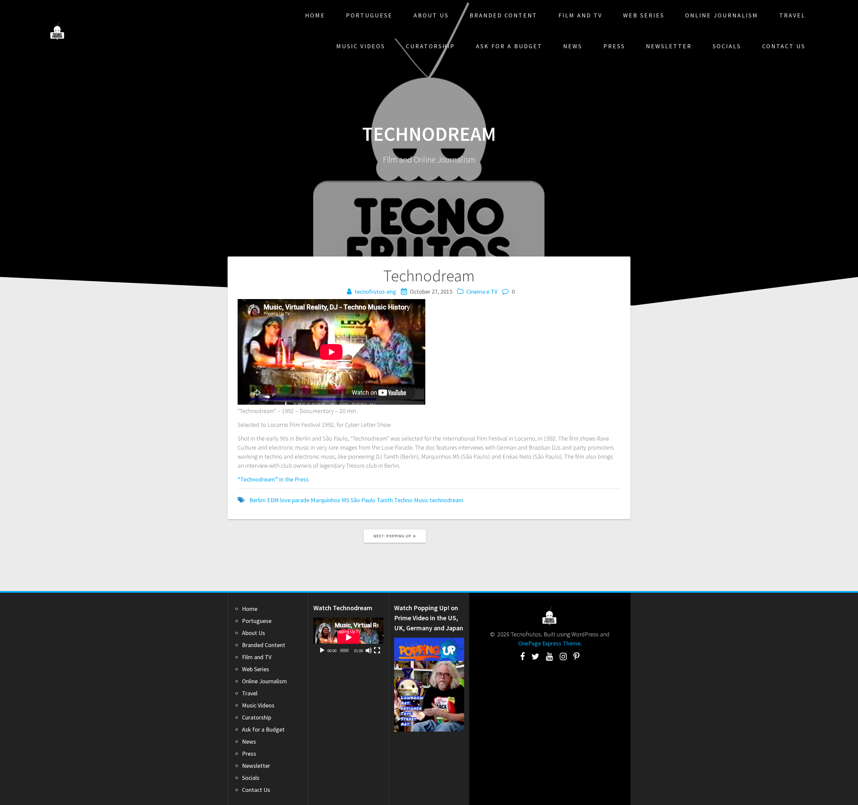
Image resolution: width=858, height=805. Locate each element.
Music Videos (360, 46)
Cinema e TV (481, 291)
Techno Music (411, 500)
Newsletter (669, 46)
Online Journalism (721, 15)
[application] (348, 637)
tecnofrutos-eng (375, 291)
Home (315, 15)
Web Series (643, 15)
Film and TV (580, 15)
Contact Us (783, 46)
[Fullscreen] (377, 650)
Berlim (257, 500)
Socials (727, 46)
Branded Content (503, 15)
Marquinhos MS (330, 500)
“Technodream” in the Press (273, 479)
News (572, 46)
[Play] (322, 650)
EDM (273, 500)
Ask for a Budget (509, 46)
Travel (792, 15)
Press (614, 46)
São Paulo (363, 500)
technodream (447, 500)
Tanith (385, 500)
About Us (431, 15)
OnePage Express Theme (549, 643)
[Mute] (368, 650)
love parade (294, 500)
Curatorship (430, 46)
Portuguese (369, 15)
